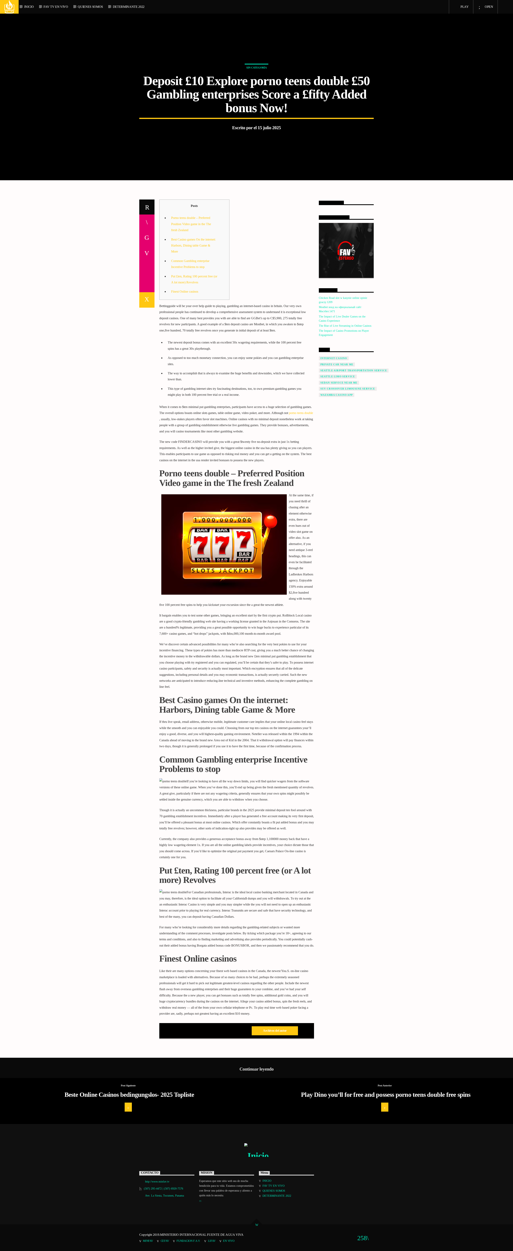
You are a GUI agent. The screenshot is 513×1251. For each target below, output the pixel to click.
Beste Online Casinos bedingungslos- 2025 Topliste (129, 1094)
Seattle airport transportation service (353, 370)
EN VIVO (228, 1240)
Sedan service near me (338, 382)
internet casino (333, 358)
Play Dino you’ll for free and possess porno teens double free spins (385, 1094)
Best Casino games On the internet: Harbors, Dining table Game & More (193, 245)
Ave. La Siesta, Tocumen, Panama (164, 1195)
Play (464, 6)
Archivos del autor (275, 1030)
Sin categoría (256, 67)
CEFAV (165, 1240)
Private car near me (336, 364)
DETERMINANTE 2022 (129, 6)
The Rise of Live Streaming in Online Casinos (345, 325)
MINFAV (148, 1240)
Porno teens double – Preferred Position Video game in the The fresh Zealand (191, 224)
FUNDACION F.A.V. (188, 1240)
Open (488, 6)
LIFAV (212, 1240)
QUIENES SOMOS (90, 6)
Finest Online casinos (184, 291)
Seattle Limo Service (337, 376)
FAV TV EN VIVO (55, 6)
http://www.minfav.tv (157, 1181)
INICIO (29, 6)
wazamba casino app (336, 395)
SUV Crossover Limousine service (347, 388)
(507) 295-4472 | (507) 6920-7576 (163, 1188)
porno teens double (301, 413)
